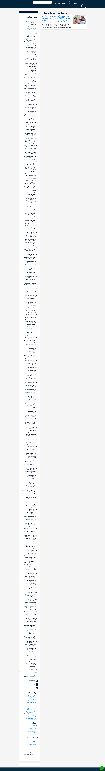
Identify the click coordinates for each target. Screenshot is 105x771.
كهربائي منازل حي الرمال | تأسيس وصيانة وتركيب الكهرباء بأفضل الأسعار (30, 35)
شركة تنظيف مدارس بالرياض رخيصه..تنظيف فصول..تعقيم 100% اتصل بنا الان (30, 625)
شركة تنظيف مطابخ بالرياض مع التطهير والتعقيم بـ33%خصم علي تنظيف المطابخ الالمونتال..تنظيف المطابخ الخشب (30, 270)
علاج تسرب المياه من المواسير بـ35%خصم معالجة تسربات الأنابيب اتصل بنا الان (30, 563)
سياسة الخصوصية (32, 744)
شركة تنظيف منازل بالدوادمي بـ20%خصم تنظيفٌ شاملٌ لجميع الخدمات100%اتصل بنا (30, 339)
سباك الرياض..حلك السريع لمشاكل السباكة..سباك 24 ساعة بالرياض (30, 194)
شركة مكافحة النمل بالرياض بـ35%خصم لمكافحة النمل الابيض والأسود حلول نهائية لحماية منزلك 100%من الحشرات (30, 242)
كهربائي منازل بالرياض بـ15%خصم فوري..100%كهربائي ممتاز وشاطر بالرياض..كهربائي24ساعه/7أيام (56, 18)
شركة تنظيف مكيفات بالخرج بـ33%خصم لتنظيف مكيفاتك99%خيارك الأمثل (30, 411)
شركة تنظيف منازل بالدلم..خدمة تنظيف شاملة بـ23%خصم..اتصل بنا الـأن (30, 163)
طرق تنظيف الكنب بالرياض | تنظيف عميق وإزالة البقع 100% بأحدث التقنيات (30, 135)
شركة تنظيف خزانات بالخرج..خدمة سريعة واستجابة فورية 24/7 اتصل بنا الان (30, 152)
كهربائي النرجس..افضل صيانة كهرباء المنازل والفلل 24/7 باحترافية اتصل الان (30, 47)
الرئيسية (81, 1)
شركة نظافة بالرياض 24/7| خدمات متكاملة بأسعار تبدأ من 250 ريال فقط (30, 552)
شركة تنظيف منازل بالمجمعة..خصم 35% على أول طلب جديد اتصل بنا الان (30, 100)
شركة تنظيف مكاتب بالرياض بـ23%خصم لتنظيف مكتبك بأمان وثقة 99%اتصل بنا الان (30, 637)
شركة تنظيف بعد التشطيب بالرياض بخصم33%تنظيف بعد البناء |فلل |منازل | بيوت (30, 278)
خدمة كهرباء (58, 2)
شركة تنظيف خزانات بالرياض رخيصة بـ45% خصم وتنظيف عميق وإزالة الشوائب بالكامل (30, 158)
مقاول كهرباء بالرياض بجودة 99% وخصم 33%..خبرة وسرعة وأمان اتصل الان (30, 344)
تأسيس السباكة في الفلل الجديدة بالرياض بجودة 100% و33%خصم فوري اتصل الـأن (30, 182)
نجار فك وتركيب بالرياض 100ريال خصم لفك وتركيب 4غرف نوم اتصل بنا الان (30, 620)
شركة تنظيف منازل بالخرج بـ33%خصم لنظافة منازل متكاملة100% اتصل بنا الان (30, 588)
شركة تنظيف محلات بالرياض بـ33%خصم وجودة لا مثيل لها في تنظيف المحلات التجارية (30, 356)
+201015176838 (32, 680)
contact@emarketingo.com (30, 688)
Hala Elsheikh (45, 22)
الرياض (34, 725)
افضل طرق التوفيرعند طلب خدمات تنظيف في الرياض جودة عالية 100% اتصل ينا (30, 147)
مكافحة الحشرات (69, 2)
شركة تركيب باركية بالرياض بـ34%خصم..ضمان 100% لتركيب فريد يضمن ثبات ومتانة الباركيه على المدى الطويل (30, 538)
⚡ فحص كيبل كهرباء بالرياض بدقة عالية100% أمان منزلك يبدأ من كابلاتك (30, 429)
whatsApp (102, 766)
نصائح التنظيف (33, 734)
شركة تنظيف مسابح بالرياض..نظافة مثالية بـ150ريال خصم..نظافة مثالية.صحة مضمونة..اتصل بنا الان (30, 377)
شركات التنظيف (75, 2)
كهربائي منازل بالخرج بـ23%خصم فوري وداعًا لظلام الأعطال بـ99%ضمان (30, 601)
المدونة (34, 741)
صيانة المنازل (63, 2)
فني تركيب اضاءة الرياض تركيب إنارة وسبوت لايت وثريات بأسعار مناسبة (31, 53)
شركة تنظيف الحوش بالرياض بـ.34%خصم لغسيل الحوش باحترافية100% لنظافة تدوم (30, 423)
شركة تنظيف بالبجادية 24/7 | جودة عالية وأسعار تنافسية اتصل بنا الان (30, 557)
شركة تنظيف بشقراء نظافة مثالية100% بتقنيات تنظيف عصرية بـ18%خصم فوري (30, 65)
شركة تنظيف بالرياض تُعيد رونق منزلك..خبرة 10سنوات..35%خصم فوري (30, 333)
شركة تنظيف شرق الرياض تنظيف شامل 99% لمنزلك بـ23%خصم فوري (30, 524)
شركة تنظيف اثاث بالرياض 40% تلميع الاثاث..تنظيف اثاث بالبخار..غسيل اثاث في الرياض (30, 297)
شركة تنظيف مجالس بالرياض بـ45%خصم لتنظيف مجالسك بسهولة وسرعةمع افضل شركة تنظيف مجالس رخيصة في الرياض (30, 86)
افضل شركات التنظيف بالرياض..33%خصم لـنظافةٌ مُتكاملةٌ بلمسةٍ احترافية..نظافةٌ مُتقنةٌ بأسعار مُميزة (30, 462)
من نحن (55, 2)
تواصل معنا (33, 742)
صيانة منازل (33, 729)
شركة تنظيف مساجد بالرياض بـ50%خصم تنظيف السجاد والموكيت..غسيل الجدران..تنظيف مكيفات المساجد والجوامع (30, 127)
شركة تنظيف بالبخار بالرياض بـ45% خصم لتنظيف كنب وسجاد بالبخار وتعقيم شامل (30, 316)
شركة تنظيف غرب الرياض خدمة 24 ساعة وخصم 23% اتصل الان (30, 328)
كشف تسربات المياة (31, 731)
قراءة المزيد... (45, 28)
